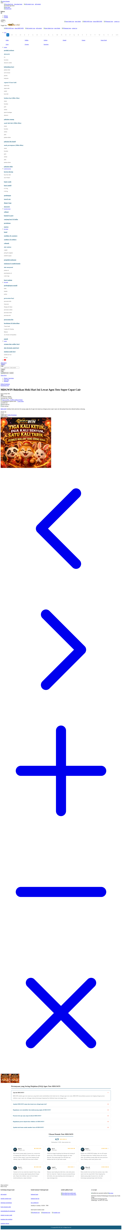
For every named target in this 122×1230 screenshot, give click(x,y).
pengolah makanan (10, 260)
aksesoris (6, 115)
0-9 (117, 35)
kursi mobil (7, 185)
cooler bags (6, 276)
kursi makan (8, 280)
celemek (6, 243)
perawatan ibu (8, 319)
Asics (7, 44)
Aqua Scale (104, 40)
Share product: (4, 416)
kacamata (6, 60)
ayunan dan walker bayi (12, 344)
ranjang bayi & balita (11, 219)
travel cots (7, 199)
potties (5, 294)
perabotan (7, 223)
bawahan (6, 104)
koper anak (7, 182)
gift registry (38, 4)
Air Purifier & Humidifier (10, 334)
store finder (78, 21)
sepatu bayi (6, 85)
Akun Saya (4, 362)
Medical (6, 332)
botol (5, 232)
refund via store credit (6, 1215)
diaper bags (7, 203)
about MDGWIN (97, 21)
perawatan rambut (8, 309)
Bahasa (6, 16)
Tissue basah (7, 326)
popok (6, 339)
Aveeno (27, 44)
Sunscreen (6, 304)
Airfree (45, 40)
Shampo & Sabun (8, 307)
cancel (2, 369)
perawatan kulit (7, 301)
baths (5, 288)
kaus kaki (6, 94)
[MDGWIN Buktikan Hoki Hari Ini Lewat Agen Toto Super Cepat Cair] (5, 1082)
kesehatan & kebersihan (12, 323)
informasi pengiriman (6, 1202)
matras (6, 227)
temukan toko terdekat (6, 1219)
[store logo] (13, 25)
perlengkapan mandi (10, 285)
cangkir (5, 250)
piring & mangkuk (8, 253)
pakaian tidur (7, 70)
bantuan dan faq (35, 1198)
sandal (5, 91)
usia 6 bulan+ (7, 177)
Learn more (21, 401)
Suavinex (46, 44)
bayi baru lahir (7, 174)
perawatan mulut (8, 312)
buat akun (6, 379)
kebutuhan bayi (9, 67)
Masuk (3, 364)
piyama (5, 75)
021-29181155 (35, 1202)
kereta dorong (8, 172)
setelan (5, 109)
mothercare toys (7, 354)
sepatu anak (6, 88)
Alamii (64, 40)
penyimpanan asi (8, 273)
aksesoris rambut (8, 62)
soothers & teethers (10, 239)
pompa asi (6, 270)
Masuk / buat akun (9, 378)
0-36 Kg (6, 191)
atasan (5, 101)
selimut (6, 212)
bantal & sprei (8, 215)
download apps (18, 4)
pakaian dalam (7, 137)
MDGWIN (3, 409)
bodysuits (6, 78)
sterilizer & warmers (10, 236)
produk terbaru (9, 50)
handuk (5, 291)
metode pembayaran (6, 1198)
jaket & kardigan (8, 112)
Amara (83, 40)
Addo (7, 40)
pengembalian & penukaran (8, 1211)
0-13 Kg (6, 188)
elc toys (6, 357)
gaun (5, 106)
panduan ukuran (5, 1223)
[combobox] (10, 368)
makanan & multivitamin (12, 263)
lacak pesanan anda (6, 1207)
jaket (5, 134)
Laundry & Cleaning (9, 329)
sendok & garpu (7, 255)
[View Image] (14, 1082)
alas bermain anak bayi (11, 348)
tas (4, 57)
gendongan (7, 195)
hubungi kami (34, 1194)
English (6, 17)
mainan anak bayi (10, 351)
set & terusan (7, 72)
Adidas (26, 40)
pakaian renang (9, 119)
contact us (116, 21)
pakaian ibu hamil (10, 141)
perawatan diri (7, 315)
